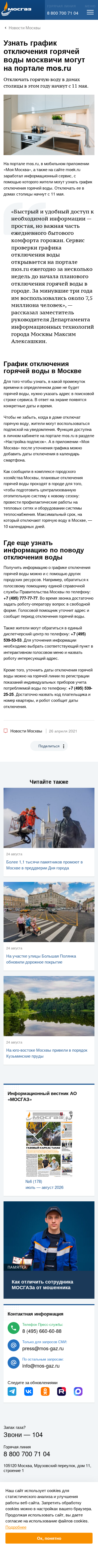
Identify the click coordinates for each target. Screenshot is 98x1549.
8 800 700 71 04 (62, 13)
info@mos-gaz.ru (41, 1365)
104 (37, 1434)
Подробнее (15, 1527)
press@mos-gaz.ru (43, 1348)
